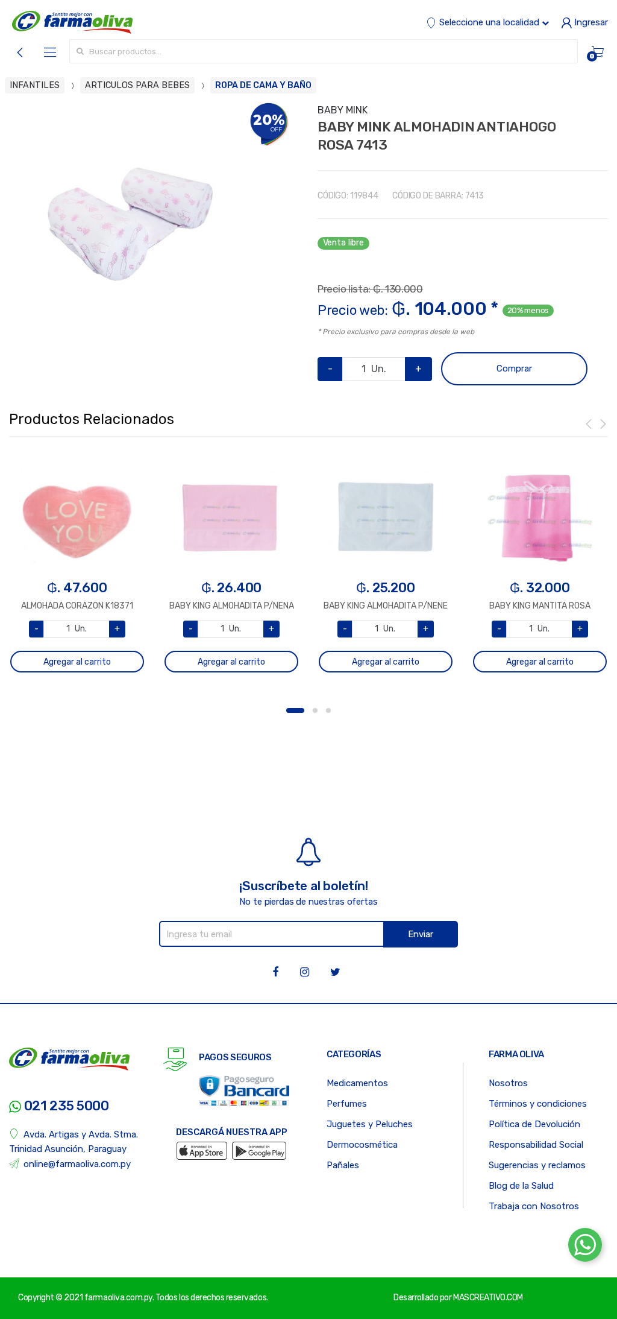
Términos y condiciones (538, 1103)
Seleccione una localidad (489, 22)
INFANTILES (35, 85)
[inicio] (72, 22)
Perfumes (347, 1103)
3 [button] (328, 710)
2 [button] (315, 710)
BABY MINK (343, 110)
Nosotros (508, 1083)
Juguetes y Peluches (370, 1124)
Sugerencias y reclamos (537, 1165)
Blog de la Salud (521, 1185)
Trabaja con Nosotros (534, 1206)
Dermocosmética (362, 1144)
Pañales (343, 1165)
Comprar (514, 368)
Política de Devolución (534, 1124)
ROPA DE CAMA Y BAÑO (263, 85)
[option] (130, 224)
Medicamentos (357, 1083)
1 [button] (295, 710)
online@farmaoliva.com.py (77, 1164)
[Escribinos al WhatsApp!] (585, 1247)
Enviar (420, 934)
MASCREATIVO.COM (488, 1297)
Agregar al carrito (77, 662)
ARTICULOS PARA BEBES (137, 85)
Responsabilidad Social (536, 1144)
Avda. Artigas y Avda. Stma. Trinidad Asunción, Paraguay (73, 1141)
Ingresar (590, 22)
